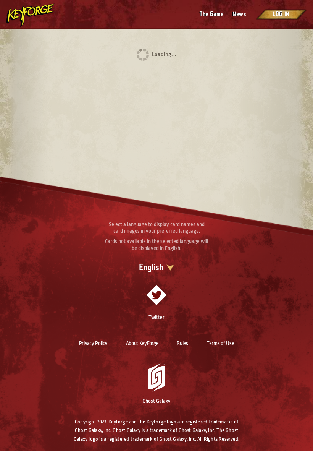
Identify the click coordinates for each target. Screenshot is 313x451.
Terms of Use (220, 343)
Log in (281, 14)
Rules (182, 343)
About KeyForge (142, 343)
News (239, 14)
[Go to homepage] (36, 15)
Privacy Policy (93, 343)
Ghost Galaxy (156, 401)
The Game (211, 14)
